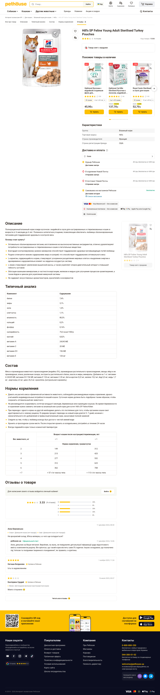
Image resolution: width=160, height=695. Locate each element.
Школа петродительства (55, 671)
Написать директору (92, 664)
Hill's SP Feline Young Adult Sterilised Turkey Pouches (135, 255)
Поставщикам (89, 656)
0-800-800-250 (129, 645)
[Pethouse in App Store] (146, 624)
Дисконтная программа (54, 645)
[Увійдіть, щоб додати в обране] (102, 64)
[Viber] (139, 676)
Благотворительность (92, 660)
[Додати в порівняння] (75, 37)
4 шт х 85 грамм (100, 100)
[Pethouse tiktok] (32, 656)
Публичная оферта (52, 656)
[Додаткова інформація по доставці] (107, 150)
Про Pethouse (89, 645)
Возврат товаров (51, 653)
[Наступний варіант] (104, 100)
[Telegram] (151, 676)
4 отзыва (97, 39)
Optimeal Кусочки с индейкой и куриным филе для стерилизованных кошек (94, 90)
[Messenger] (145, 676)
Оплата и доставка (52, 649)
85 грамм (89, 100)
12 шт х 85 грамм (148, 100)
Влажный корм (125, 131)
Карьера (86, 653)
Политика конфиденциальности (58, 660)
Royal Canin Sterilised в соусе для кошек (142, 89)
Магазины (87, 649)
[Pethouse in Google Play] (146, 617)
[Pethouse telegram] (26, 656)
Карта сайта (49, 668)
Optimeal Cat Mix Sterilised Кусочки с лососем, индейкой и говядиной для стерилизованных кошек (118, 90)
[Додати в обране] (75, 31)
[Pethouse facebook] (13, 656)
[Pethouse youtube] (7, 656)
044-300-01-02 (129, 654)
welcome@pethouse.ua (133, 664)
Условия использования (54, 664)
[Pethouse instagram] (19, 656)
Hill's (121, 135)
